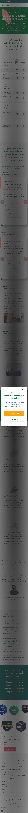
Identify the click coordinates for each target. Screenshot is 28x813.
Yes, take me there (14, 413)
